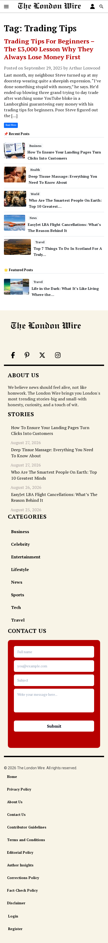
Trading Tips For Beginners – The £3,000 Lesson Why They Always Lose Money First (49, 49)
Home (12, 776)
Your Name (54, 652)
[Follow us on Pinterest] (26, 355)
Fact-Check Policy (22, 890)
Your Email (54, 666)
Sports (17, 595)
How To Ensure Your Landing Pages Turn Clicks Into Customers (50, 430)
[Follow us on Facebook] (12, 355)
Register (15, 928)
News (33, 218)
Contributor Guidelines (26, 827)
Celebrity (20, 544)
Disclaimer (16, 903)
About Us (15, 802)
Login (13, 916)
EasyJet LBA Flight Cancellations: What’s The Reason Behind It (54, 497)
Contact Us (16, 814)
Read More (11, 125)
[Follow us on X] (42, 355)
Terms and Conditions (26, 839)
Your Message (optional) (54, 702)
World (35, 194)
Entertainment (25, 557)
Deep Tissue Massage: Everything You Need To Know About (52, 452)
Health (35, 170)
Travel (40, 242)
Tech (16, 607)
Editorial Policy (20, 852)
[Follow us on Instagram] (57, 355)
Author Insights (20, 865)
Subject (54, 680)
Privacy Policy (19, 789)
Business (35, 146)
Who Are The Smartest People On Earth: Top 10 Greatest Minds (54, 475)
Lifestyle (20, 569)
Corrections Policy (23, 877)
